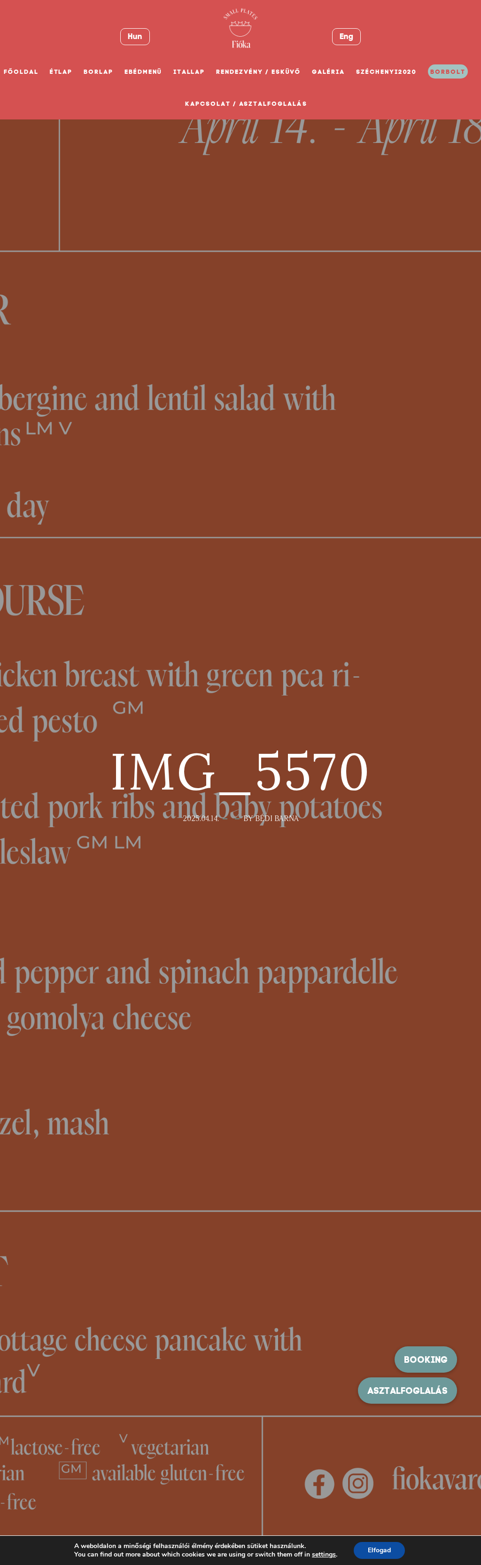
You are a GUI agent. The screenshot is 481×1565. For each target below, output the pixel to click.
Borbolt (447, 71)
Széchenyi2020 (386, 71)
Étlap (61, 71)
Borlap (98, 71)
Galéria (328, 71)
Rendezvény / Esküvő (258, 71)
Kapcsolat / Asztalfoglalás (246, 103)
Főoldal (21, 71)
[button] (407, 1390)
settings (324, 1554)
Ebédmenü (143, 71)
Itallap (189, 71)
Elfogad (379, 1550)
